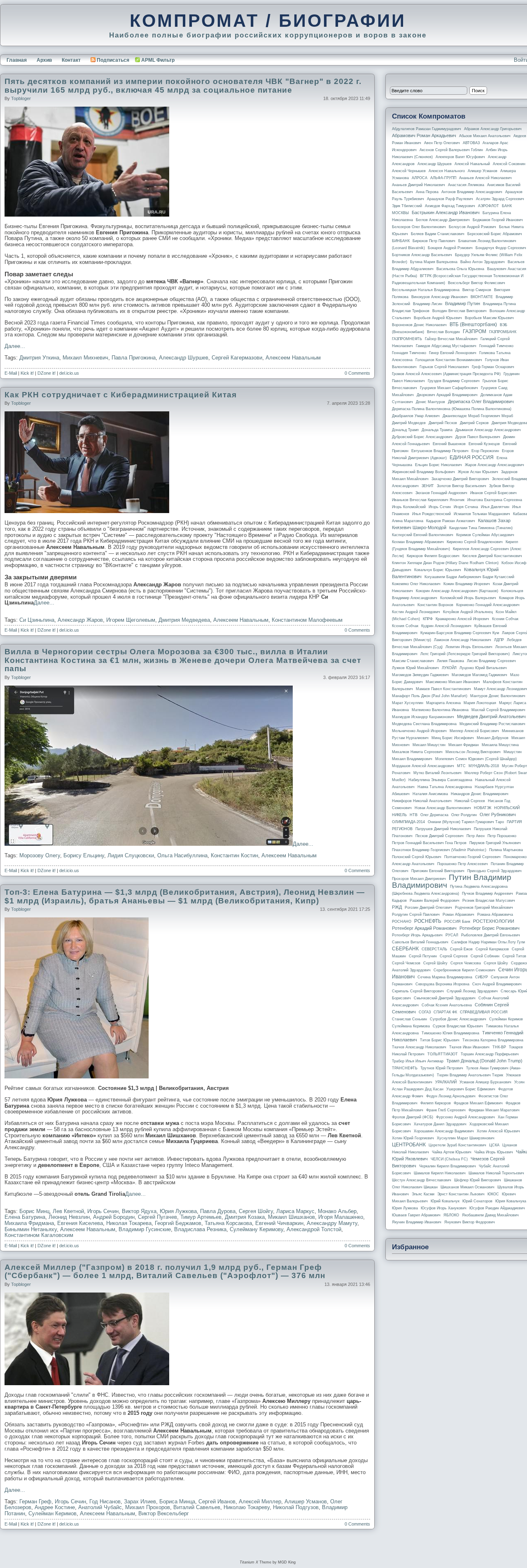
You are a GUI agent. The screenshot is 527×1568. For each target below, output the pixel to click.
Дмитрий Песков (443, 423)
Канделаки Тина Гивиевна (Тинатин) (481, 528)
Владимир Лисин (427, 304)
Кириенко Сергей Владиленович (475, 542)
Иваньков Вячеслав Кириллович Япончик (428, 500)
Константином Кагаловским (39, 1235)
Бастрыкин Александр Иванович (446, 212)
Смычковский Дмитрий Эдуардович (445, 998)
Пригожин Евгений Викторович (437, 871)
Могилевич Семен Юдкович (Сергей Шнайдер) (476, 759)
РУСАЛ (451, 935)
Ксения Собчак (405, 626)
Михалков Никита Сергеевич (417, 752)
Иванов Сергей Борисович (493, 493)
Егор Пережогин (485, 451)
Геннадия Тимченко (409, 353)
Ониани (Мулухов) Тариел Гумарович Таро (466, 822)
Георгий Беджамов (178, 1223)
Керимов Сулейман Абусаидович (485, 535)
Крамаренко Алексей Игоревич (462, 619)
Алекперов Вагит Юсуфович (460, 157)
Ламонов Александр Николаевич (462, 640)
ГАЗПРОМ (474, 331)
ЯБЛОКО (451, 1215)
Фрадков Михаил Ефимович (478, 1103)
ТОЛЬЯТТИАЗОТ (442, 1054)
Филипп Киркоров (435, 1103)
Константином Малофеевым (307, 620)
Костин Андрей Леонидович (416, 612)
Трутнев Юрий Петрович (441, 1068)
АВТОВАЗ (471, 143)
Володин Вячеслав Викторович (459, 311)
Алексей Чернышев (409, 171)
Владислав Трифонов (410, 311)
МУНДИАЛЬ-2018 (484, 766)
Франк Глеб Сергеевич (446, 1110)
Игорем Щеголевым (130, 620)
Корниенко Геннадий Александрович (488, 605)
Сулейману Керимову (256, 1229)
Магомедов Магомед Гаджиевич (479, 675)
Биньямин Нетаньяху (31, 1229)
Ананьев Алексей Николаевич (485, 178)
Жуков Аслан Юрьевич (478, 472)
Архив (44, 60)
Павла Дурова (218, 1211)
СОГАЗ (425, 1012)
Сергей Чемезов (406, 963)
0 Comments (357, 373)
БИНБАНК (401, 241)
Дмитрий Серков (474, 423)
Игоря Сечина (466, 507)
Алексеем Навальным (293, 358)
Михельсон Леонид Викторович (473, 752)
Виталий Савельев (196, 1507)
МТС (461, 766)
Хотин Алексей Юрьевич (498, 1131)
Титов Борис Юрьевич (439, 1040)
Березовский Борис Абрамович (494, 234)
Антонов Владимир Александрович (471, 192)
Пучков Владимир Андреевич (487, 893)
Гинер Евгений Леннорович (452, 353)
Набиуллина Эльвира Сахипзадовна (440, 780)
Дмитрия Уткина (39, 358)
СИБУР (481, 977)
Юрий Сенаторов (477, 1201)
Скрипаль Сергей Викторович (418, 991)
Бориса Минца (177, 1501)
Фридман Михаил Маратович (494, 1110)
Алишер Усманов (305, 1501)
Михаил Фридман (463, 745)
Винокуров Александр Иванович (439, 297)
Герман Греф (35, 1501)
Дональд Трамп (405, 430)
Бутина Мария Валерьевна (433, 262)
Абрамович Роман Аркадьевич (424, 135)
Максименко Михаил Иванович (453, 682)
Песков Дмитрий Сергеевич (439, 836)
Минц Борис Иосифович (452, 738)
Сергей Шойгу (435, 963)
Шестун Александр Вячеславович (421, 1180)
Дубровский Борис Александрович (422, 437)
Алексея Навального (447, 171)
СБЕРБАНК (405, 949)
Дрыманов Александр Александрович (488, 430)
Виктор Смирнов (476, 290)
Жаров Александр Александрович (494, 465)
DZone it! (46, 373)
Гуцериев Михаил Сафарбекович (449, 388)
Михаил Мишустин (429, 745)
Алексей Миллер (260, 1501)
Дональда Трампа (437, 430)
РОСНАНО (401, 921)
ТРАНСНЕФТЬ (404, 1068)
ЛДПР (499, 640)
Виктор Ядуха (139, 1211)
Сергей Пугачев (157, 1217)
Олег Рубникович (498, 814)
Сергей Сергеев (454, 956)
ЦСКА (494, 1145)
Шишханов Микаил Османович (467, 1187)
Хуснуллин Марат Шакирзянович (465, 1138)
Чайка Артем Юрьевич (451, 1152)
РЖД (397, 907)
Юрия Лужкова (178, 1211)
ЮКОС (493, 1194)
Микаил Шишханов (291, 1217)
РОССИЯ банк (457, 921)
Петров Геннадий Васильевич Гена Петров (429, 843)
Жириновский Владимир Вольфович (423, 472)
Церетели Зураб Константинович (457, 1145)
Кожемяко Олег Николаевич (416, 584)
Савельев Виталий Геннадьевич (420, 942)
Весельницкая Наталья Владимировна (425, 290)
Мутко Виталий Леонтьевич (437, 773)
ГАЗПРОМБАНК (502, 332)
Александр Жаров (80, 620)
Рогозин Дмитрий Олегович (428, 907)
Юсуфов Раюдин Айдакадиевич (497, 1208)
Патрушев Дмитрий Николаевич (443, 829)
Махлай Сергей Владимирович (498, 710)
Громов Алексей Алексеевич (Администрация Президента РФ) (446, 374)
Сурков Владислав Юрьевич (458, 1026)
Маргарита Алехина (443, 703)
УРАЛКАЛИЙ (446, 1082)
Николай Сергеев (470, 801)
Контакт (71, 60)
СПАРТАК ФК (445, 1012)
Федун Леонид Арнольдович (451, 1096)
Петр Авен (475, 836)
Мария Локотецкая (480, 703)
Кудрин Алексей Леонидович (446, 626)
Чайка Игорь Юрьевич (493, 1152)
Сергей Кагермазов (492, 949)
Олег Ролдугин (464, 815)
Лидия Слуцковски (130, 855)
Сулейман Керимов (52, 1513)
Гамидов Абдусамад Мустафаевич (446, 346)
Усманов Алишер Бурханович (485, 1082)
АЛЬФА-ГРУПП (443, 178)
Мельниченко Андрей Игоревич (419, 731)
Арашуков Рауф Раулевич (450, 199)
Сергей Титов (514, 956)
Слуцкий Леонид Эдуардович (472, 991)
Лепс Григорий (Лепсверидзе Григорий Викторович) (465, 654)
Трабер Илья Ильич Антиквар (417, 1061)
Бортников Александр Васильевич (422, 255)
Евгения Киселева (80, 1223)
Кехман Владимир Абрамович (418, 542)
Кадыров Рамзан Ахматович (450, 521)
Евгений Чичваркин (279, 1223)
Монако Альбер (337, 1211)
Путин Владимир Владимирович (451, 881)
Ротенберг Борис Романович (489, 928)
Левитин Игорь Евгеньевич (468, 647)
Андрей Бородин (114, 1217)
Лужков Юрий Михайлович (415, 668)
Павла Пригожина (134, 358)
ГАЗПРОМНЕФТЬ (407, 339)
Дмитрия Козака (245, 1217)
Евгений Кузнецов (484, 444)
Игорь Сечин (103, 1211)
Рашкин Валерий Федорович (434, 900)
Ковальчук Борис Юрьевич (437, 570)
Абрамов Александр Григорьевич (493, 129)
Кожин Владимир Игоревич (466, 584)
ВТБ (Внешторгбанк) (473, 324)
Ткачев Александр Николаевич (419, 1047)
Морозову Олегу (39, 855)
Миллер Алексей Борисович (474, 731)
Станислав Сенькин (409, 1019)
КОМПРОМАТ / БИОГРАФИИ (268, 20)
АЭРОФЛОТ (488, 206)
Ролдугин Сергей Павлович (416, 914)
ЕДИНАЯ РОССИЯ (472, 457)
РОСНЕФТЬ (427, 921)
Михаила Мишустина (500, 745)
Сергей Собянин (485, 956)
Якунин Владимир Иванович (416, 1222)
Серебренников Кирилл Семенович (464, 970)
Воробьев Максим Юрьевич (489, 318)
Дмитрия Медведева (184, 620)
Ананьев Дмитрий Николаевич (418, 185)
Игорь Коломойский (409, 507)
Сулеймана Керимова (411, 1026)
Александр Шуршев (183, 358)
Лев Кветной (68, 1211)
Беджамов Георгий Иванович (498, 220)
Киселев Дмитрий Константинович (492, 556)
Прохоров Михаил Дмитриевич (419, 879)
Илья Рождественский (431, 514)
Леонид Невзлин (69, 1217)
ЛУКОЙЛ (449, 668)
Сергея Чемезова (465, 963)
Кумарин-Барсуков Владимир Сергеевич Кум (459, 633)
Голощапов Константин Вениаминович (448, 360)
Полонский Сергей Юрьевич (416, 857)
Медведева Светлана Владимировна (424, 724)
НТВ (413, 815)
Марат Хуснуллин (407, 703)
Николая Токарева (129, 1223)
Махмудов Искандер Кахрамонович (423, 717)
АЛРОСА (419, 178)
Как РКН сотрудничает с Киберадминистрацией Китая (121, 394)
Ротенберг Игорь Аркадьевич (417, 935)
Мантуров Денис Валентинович (497, 696)
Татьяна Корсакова (228, 1223)
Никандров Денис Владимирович (479, 794)
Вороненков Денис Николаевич (419, 325)
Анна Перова (427, 192)
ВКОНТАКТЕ (482, 297)
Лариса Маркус (295, 1211)
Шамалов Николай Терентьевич (496, 1173)
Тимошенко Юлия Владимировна (450, 1033)
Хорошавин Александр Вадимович (444, 1131)
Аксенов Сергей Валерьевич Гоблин (451, 150)
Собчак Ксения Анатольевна (447, 1005)
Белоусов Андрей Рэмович (472, 227)
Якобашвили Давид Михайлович (490, 1215)
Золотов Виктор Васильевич (461, 486)
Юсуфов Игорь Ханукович (443, 1208)
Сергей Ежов (461, 949)
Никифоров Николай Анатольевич (422, 801)
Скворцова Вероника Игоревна (442, 984)
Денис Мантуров (430, 402)
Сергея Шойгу (256, 1211)
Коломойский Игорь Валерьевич (468, 598)
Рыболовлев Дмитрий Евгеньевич (490, 935)
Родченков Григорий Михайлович (484, 907)
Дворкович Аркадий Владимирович (447, 395)
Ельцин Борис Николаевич (438, 465)
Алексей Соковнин (509, 164)
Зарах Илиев (140, 1501)
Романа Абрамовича (495, 914)
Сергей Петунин (423, 956)
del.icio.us (69, 373)
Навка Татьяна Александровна (444, 787)
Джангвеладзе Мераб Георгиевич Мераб (478, 416)
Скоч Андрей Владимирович (497, 984)
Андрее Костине (55, 1507)
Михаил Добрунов (492, 738)
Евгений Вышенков (449, 444)
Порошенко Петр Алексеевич (462, 864)
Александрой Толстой (314, 1229)
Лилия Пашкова (450, 661)
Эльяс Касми (423, 1194)
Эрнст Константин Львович (461, 1194)
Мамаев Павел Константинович (443, 689)
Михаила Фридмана (29, 1223)
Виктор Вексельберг (163, 1513)
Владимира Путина (499, 304)
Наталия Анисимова (430, 794)
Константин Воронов (435, 605)
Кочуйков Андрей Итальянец (468, 612)
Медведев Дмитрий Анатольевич (491, 716)
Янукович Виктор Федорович (469, 1222)
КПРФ (428, 619)
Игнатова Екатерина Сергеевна (494, 500)
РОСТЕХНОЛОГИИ (493, 921)
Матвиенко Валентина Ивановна (440, 710)
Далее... (15, 346)
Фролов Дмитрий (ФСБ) (412, 1117)
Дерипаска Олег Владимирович (481, 401)
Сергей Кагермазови (237, 358)
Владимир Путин (462, 303)
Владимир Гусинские (145, 1229)
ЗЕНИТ (428, 486)
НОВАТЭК (482, 808)
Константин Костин (234, 855)
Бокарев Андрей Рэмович (450, 248)
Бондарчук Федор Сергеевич (501, 248)
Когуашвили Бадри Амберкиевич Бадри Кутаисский (469, 577)
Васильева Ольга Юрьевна (460, 269)
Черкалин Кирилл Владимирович (447, 1166)
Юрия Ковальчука (510, 1201)
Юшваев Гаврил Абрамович (416, 1215)
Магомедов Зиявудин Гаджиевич (420, 675)
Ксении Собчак (505, 619)
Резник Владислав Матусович (488, 900)
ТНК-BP (499, 1047)
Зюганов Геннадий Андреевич (441, 493)
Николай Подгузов (296, 1507)
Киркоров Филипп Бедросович (433, 556)
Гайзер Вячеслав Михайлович (451, 339)
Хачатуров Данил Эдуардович (440, 1124)
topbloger (21, 98)
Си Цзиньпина (36, 620)
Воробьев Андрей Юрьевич (438, 318)
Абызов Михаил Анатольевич (485, 136)
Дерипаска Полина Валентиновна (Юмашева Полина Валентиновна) (451, 409)
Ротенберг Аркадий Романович (424, 928)
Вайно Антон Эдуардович (482, 262)
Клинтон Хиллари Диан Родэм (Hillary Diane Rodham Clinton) (445, 563)
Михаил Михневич (85, 358)
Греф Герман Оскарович (493, 367)
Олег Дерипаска (434, 815)
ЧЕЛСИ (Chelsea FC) (449, 1159)
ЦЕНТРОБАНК (409, 1145)
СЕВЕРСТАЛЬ (434, 949)
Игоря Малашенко (340, 1217)
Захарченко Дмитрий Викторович (460, 479)
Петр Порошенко (501, 836)
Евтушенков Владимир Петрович (440, 451)
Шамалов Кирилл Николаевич (440, 1173)
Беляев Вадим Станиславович (437, 234)
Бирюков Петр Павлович (434, 241)
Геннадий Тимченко (496, 346)
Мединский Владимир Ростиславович (492, 724)
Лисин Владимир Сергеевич (491, 661)
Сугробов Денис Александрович (458, 1019)
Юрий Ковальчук (445, 1201)
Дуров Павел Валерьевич (477, 437)
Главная (17, 60)
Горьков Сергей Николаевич (444, 367)
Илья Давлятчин (495, 507)
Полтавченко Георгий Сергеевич (472, 857)
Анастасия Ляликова (466, 185)
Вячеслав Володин (443, 332)
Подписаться (113, 60)
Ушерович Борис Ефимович (470, 1089)
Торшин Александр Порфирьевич (490, 1054)
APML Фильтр (158, 60)
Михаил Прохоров (147, 1507)
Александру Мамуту (332, 1223)
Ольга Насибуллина (182, 855)
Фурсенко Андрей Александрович (465, 1117)
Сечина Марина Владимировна (444, 977)
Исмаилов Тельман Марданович (482, 514)
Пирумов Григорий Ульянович (495, 843)
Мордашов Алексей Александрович (423, 766)
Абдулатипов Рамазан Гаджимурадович (426, 129)
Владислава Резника (200, 1229)
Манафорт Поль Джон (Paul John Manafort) (429, 696)
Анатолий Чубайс (100, 1507)
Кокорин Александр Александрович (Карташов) (457, 591)
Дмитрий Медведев (409, 423)
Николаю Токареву (247, 1507)
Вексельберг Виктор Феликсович (476, 283)
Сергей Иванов (217, 1501)
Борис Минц (34, 1211)
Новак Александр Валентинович (443, 808)
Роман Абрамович (458, 914)
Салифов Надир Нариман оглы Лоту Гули (488, 942)
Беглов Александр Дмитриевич (443, 220)
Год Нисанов (105, 1501)
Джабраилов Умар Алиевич (416, 416)
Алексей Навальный (472, 164)
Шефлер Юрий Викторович (477, 1180)
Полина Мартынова (506, 850)
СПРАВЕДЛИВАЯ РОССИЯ (484, 1012)
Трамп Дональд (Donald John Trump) (484, 1060)
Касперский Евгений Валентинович (422, 535)
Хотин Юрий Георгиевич (413, 1138)
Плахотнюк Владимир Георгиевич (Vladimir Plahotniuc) (439, 850)
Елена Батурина (25, 1217)
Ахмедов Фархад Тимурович (450, 206)
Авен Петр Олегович (442, 143)
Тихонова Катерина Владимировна (492, 1040)
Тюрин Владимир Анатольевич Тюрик (470, 1075)
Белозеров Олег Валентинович (419, 227)
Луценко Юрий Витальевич (483, 668)
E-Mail (11, 373)
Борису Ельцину (83, 855)
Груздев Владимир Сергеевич (454, 381)
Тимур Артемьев (201, 1217)
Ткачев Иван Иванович (469, 1047)
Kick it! (27, 373)
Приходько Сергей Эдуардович (494, 871)
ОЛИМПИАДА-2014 (408, 822)
